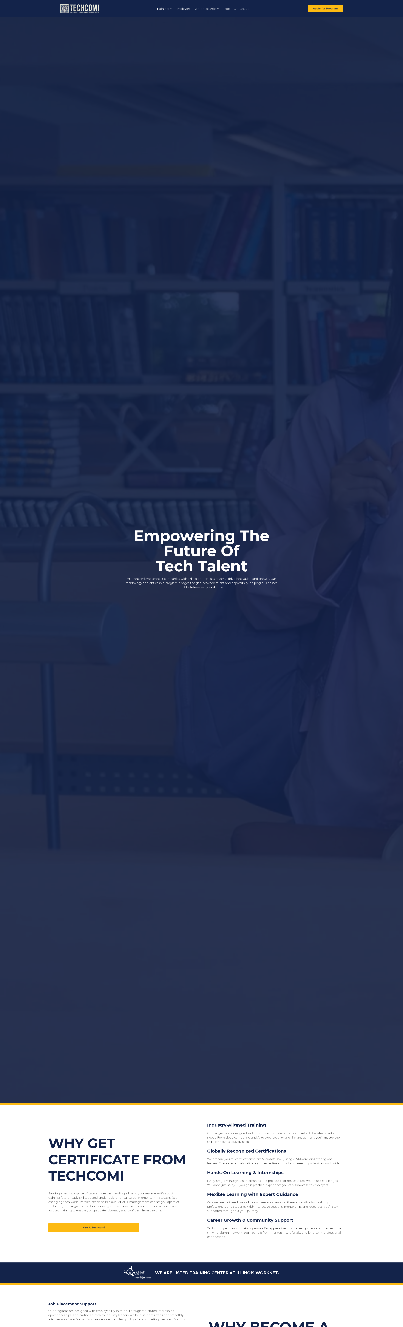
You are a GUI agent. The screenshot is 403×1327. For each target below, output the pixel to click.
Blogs (226, 9)
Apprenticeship (205, 9)
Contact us (241, 9)
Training (163, 9)
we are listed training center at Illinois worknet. (217, 1272)
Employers (182, 9)
